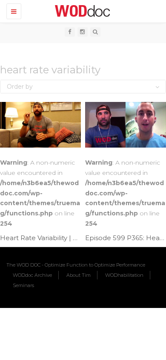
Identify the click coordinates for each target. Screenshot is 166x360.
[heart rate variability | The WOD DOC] (81, 10)
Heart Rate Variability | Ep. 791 (47, 238)
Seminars (23, 285)
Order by (20, 86)
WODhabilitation (124, 275)
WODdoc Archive (32, 275)
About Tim (78, 275)
